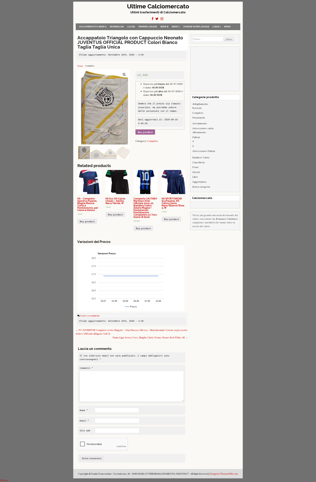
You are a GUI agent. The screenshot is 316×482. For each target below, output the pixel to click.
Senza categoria (201, 186)
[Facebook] (152, 18)
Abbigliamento (200, 104)
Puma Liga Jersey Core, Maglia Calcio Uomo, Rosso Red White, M (150, 337)
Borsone (197, 107)
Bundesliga (117, 26)
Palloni (196, 137)
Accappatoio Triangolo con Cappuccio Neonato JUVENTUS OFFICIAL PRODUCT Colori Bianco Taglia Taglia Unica (130, 42)
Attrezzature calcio (203, 128)
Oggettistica (199, 181)
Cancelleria (198, 162)
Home (80, 66)
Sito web (85, 430)
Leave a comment (89, 315)
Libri (195, 176)
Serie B (164, 26)
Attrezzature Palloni (203, 151)
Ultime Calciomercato (158, 6)
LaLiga (131, 26)
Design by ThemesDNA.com (224, 473)
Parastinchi (198, 117)
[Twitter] (156, 18)
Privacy (4, 480)
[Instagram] (161, 18)
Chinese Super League (196, 26)
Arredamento (199, 123)
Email (84, 420)
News (227, 26)
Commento (86, 368)
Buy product (145, 132)
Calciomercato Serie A (93, 26)
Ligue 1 (216, 26)
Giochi (196, 172)
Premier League (147, 26)
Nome (84, 410)
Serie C (176, 26)
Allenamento (199, 132)
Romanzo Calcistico (226, 218)
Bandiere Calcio (201, 157)
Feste (195, 167)
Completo (152, 141)
